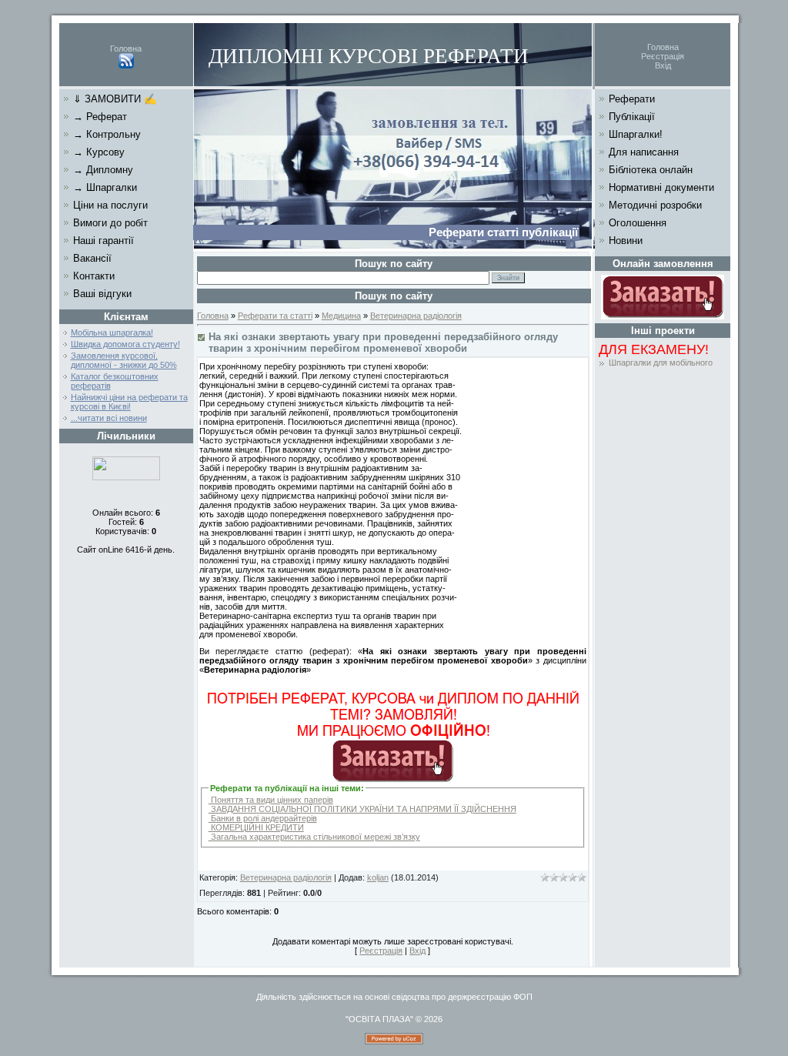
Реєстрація (662, 56)
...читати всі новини (109, 418)
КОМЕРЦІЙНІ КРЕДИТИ (256, 827)
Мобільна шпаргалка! (112, 332)
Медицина (341, 315)
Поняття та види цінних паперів (271, 799)
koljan (378, 877)
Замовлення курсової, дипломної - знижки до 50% (124, 360)
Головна (126, 48)
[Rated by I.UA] (126, 477)
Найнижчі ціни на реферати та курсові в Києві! (129, 402)
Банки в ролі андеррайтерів (263, 818)
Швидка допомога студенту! (125, 344)
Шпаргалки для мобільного (661, 362)
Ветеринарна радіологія (416, 315)
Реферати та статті (275, 315)
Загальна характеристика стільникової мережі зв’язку (314, 836)
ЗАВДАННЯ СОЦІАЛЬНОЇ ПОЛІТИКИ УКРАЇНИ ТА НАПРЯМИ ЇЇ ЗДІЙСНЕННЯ (362, 809)
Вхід (663, 65)
